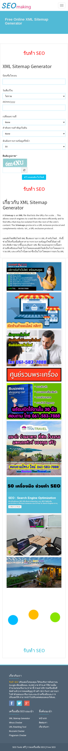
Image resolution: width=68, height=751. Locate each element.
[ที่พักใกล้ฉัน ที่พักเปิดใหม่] (34, 572)
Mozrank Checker (16, 731)
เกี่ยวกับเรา (44, 726)
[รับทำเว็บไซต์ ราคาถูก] (34, 276)
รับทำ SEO (13, 682)
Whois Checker (15, 722)
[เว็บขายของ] (34, 400)
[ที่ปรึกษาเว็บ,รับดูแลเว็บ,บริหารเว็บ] (34, 347)
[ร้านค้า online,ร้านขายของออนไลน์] (34, 310)
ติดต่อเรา (43, 722)
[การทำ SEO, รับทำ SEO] (34, 494)
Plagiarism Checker (17, 735)
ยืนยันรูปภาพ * (10, 155)
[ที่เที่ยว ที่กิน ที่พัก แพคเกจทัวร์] (34, 447)
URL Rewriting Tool (17, 726)
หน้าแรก (43, 718)
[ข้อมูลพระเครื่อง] (34, 374)
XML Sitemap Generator (19, 718)
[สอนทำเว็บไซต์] (34, 534)
